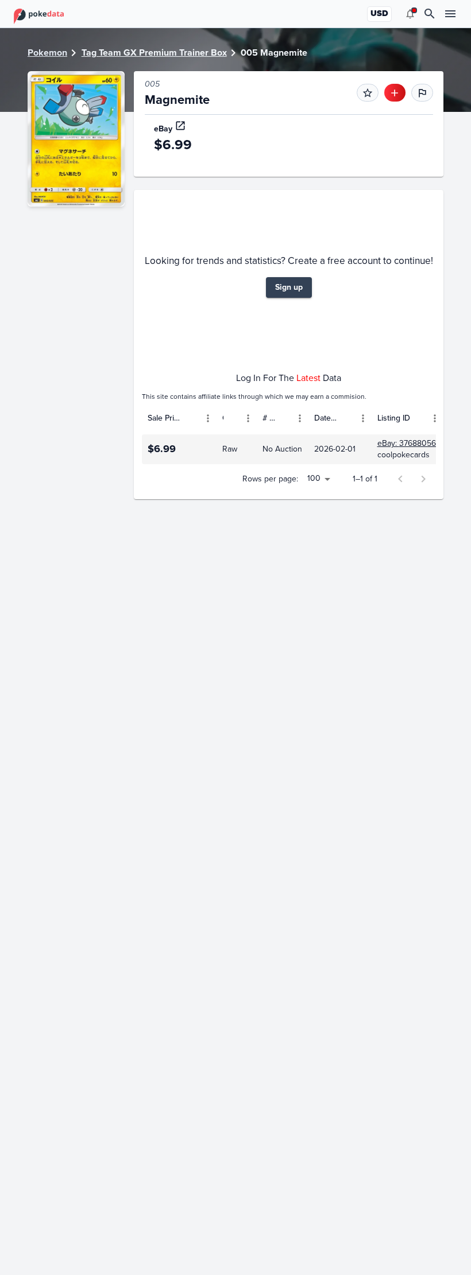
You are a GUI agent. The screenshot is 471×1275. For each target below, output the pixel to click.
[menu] (410, 13)
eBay (163, 129)
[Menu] (208, 418)
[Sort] (191, 418)
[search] (429, 14)
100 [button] (314, 478)
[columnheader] (179, 418)
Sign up (289, 287)
